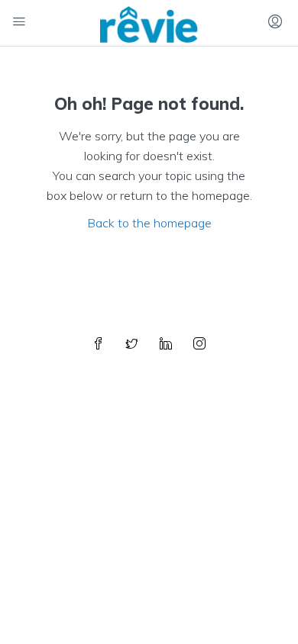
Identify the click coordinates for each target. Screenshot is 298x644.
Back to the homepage (149, 222)
